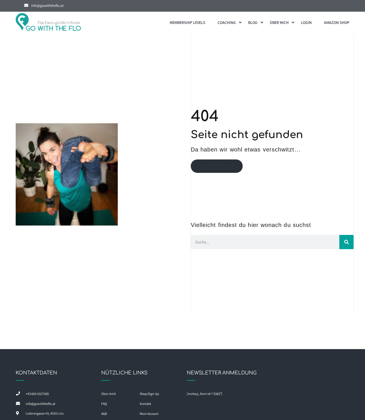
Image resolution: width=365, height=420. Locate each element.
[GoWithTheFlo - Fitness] (48, 23)
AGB (104, 413)
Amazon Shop (336, 22)
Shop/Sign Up (149, 394)
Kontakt (145, 403)
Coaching (227, 22)
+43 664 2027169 (37, 394)
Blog (252, 22)
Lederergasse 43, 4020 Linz (45, 413)
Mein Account (149, 413)
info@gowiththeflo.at (47, 5)
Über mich (279, 22)
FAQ (104, 403)
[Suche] (346, 242)
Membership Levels (187, 22)
